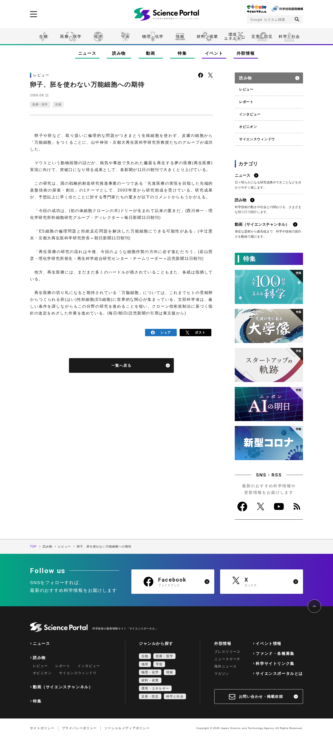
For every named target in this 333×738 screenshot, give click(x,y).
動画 (150, 53)
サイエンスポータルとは (279, 673)
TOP (33, 546)
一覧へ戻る (121, 365)
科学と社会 (289, 36)
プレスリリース (227, 652)
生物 (43, 36)
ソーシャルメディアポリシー (127, 728)
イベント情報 (269, 643)
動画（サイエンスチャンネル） (63, 687)
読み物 (119, 53)
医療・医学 (71, 36)
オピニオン (248, 127)
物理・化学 (153, 36)
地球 (98, 36)
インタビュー (250, 114)
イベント (214, 53)
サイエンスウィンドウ (257, 139)
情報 (180, 36)
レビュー (246, 89)
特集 (182, 53)
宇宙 (125, 36)
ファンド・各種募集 (275, 653)
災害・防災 (262, 36)
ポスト (200, 332)
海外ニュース (225, 666)
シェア (165, 332)
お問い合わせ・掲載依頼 (261, 696)
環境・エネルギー (155, 688)
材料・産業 (207, 36)
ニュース (87, 53)
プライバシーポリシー (79, 728)
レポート (246, 102)
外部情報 (246, 53)
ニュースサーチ (227, 659)
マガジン (221, 674)
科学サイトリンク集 (275, 663)
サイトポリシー (42, 728)
